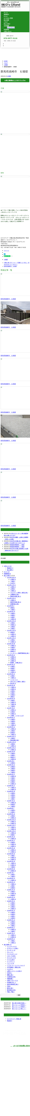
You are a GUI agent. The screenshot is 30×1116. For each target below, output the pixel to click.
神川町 (13, 683)
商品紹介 (10, 568)
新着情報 (7, 574)
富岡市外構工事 (15, 602)
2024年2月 (10, 761)
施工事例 (10, 570)
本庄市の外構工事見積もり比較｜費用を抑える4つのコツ (16, 549)
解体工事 (10, 988)
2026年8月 (11, 939)
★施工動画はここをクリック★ (15, 80)
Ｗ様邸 (12, 733)
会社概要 (6, 26)
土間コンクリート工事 (14, 971)
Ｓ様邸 (12, 589)
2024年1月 (11, 751)
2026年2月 (11, 897)
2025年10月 (11, 820)
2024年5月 (11, 785)
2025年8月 (11, 878)
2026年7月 (11, 933)
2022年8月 (10, 606)
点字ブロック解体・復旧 (17, 681)
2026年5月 (11, 920)
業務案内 (6, 14)
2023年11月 (11, 630)
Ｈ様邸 (13, 600)
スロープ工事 (11, 956)
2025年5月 (11, 861)
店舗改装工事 (14, 604)
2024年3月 (11, 765)
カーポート (11, 950)
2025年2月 (11, 840)
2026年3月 (11, 901)
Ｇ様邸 (13, 587)
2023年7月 (11, 708)
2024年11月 (11, 742)
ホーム (6, 12)
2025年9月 (11, 882)
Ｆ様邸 (13, 687)
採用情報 (6, 29)
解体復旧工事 (11, 990)
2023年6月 (11, 698)
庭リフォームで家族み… (19, 1005)
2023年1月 (11, 644)
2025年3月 (11, 848)
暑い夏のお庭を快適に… (19, 1003)
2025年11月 (11, 825)
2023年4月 (11, 674)
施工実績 (6, 20)
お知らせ (7, 566)
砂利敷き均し (11, 982)
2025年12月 (11, 831)
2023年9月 (11, 727)
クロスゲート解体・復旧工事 (19, 592)
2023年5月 (11, 685)
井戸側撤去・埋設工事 (14, 967)
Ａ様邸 (12, 613)
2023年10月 (11, 621)
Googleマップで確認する (8, 1096)
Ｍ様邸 (13, 625)
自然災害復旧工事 (12, 984)
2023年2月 (11, 655)
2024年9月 (11, 814)
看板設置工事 (14, 740)
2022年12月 (11, 598)
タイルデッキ (11, 958)
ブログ (6, 22)
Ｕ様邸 (12, 738)
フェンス (10, 963)
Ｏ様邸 (13, 659)
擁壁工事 (10, 975)
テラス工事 (10, 960)
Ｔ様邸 (12, 581)
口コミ (6, 16)
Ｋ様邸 (9, 76)
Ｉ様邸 (13, 729)
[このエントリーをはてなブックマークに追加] (4, 254)
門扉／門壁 (10, 992)
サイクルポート (12, 954)
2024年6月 (11, 791)
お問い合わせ (8, 31)
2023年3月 (11, 664)
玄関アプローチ (12, 980)
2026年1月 (11, 890)
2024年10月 (11, 736)
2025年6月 (11, 869)
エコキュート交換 (12, 948)
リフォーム (14, 680)
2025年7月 (10, 873)
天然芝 (9, 973)
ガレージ (10, 952)
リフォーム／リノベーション (16, 965)
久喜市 (12, 583)
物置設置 (10, 979)
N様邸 (12, 608)
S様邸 (12, 697)
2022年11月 (11, 585)
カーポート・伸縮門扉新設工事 (19, 653)
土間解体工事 (14, 594)
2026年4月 (11, 910)
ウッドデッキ (11, 946)
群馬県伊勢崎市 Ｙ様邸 (17, 545)
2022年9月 (11, 611)
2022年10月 (11, 577)
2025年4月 (11, 854)
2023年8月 (11, 717)
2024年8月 (10, 808)
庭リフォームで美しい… (19, 1009)
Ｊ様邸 (13, 863)
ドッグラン (10, 961)
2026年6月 (11, 927)
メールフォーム (6, 49)
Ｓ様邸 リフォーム (17, 715)
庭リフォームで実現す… (19, 1007)
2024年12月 (11, 748)
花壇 (9, 986)
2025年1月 (11, 837)
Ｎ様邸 (13, 634)
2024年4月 (11, 774)
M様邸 (12, 632)
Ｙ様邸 (13, 591)
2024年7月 (11, 801)
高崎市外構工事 (15, 596)
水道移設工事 (11, 977)
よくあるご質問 (8, 18)
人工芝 (10, 969)
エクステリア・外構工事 (14, 1019)
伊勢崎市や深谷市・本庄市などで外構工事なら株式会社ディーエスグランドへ (15, 1085)
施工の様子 (7, 24)
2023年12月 (11, 638)
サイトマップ (11, 27)
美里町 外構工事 (16, 662)
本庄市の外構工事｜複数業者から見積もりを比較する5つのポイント (16, 542)
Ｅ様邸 (12, 719)
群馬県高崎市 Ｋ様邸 (8, 299)
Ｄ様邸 (12, 767)
